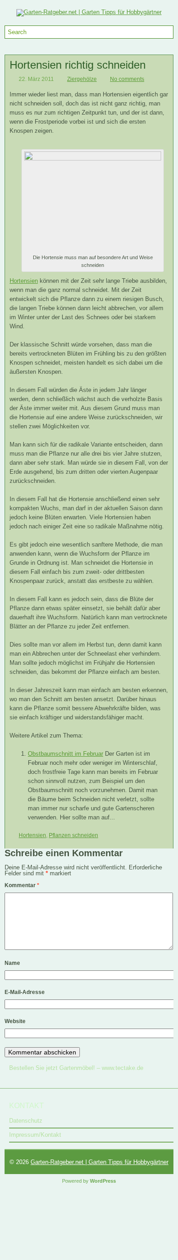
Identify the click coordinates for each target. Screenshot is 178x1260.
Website (15, 1021)
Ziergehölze (82, 79)
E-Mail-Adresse (25, 992)
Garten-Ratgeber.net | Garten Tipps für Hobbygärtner (99, 1162)
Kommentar (22, 885)
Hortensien (24, 280)
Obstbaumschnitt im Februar (65, 753)
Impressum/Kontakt (35, 1134)
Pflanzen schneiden (73, 835)
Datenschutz (25, 1120)
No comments (127, 79)
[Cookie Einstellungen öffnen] (68, 1256)
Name (12, 963)
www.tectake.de (122, 1067)
